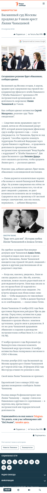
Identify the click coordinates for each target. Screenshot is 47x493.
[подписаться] (9, 467)
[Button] (19, 34)
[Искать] (40, 490)
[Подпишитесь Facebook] (9, 462)
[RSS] (37, 462)
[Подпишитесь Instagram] (31, 462)
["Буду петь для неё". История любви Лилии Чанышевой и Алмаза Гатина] (23, 221)
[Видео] (29, 490)
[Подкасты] (3, 467)
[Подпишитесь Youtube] (20, 462)
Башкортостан (9, 10)
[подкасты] (18, 490)
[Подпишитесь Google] (3, 462)
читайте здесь (22, 422)
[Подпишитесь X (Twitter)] (15, 462)
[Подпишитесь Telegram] (26, 462)
